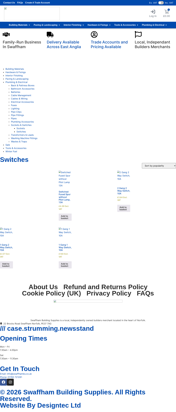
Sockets (20, 128)
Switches (21, 131)
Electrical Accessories (22, 102)
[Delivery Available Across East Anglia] (50, 34)
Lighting (15, 108)
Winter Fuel (11, 151)
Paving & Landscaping (17, 78)
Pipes (14, 118)
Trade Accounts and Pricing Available (109, 44)
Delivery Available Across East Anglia (64, 44)
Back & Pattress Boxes (22, 85)
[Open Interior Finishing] (83, 25)
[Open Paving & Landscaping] (59, 25)
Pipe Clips (16, 111)
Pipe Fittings (17, 115)
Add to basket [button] (64, 217)
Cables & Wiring (19, 98)
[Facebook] (3, 382)
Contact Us (9, 3)
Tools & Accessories (16, 148)
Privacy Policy (108, 293)
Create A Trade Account (37, 3)
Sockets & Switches (21, 125)
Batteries (15, 92)
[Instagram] (10, 382)
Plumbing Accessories (22, 121)
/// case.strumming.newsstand (47, 328)
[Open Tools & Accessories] (137, 25)
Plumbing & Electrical (17, 82)
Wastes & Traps (19, 141)
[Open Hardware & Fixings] (110, 25)
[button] (153, 13)
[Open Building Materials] (29, 25)
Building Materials (15, 69)
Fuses (14, 105)
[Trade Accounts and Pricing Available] (94, 34)
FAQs (20, 3)
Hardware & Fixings (16, 72)
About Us (43, 287)
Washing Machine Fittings (24, 138)
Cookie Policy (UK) (51, 293)
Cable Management (21, 95)
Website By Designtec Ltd (40, 405)
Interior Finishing (14, 75)
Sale (8, 144)
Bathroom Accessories (22, 88)
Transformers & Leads (22, 135)
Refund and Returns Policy (105, 287)
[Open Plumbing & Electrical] (166, 25)
